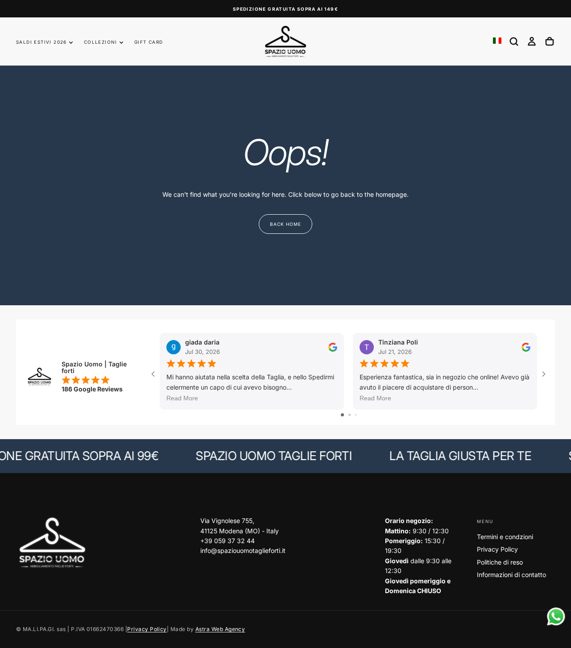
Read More (182, 398)
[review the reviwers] (332, 346)
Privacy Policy (497, 549)
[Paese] (497, 41)
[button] (514, 41)
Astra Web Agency (220, 629)
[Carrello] (549, 41)
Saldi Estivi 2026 (41, 42)
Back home (285, 224)
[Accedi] (531, 41)
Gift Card (148, 42)
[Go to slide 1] (342, 414)
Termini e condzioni (505, 536)
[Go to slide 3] (355, 414)
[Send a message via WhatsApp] (556, 616)
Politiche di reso (500, 562)
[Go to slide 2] (349, 415)
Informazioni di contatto (511, 574)
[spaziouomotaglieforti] (51, 543)
